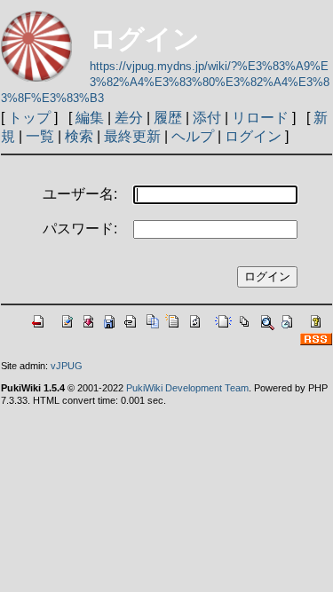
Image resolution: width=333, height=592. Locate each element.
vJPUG (67, 365)
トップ (29, 117)
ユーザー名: (80, 193)
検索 (79, 136)
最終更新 (132, 136)
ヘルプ (192, 136)
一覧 (40, 136)
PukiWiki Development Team (187, 388)
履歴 (168, 117)
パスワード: (80, 228)
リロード (260, 117)
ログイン (253, 136)
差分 (129, 117)
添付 (207, 117)
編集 (89, 117)
